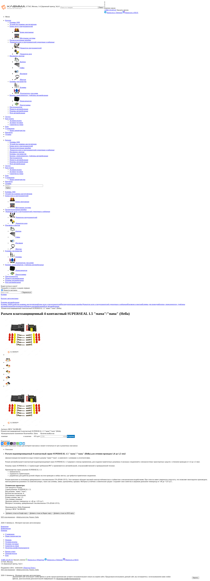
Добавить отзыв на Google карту (17, 513)
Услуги (7, 117)
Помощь (4, 530)
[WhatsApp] (17, 443)
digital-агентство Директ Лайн (27, 517)
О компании (9, 128)
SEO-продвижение (8, 517)
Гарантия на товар (16, 124)
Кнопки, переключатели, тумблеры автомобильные (29, 95)
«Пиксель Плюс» (29, 568)
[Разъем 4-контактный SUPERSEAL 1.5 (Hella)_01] (23, 355)
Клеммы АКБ (15, 22)
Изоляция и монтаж (17, 56)
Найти (8, 188)
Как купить (9, 119)
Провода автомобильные (19, 109)
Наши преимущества (17, 130)
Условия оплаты (16, 121)
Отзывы (8, 134)
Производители (11, 553)
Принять (195, 578)
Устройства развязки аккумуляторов (23, 24)
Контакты (9, 132)
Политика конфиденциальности (17, 548)
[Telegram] (23, 443)
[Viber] (14, 443)
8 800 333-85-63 (110, 10)
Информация (6, 528)
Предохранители (16, 107)
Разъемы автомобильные (19, 111)
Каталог (8, 20)
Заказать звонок (123, 10)
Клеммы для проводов (18, 81)
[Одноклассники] (5, 443)
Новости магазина (10, 290)
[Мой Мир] (8, 443)
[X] (11, 443)
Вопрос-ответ (10, 551)
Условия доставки (16, 123)
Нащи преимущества (13, 536)
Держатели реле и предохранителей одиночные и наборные (32, 42)
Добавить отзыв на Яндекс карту (41, 513)
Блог (7, 126)
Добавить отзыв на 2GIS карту (64, 513)
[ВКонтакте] (2, 443)
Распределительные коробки (20, 40)
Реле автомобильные (17, 113)
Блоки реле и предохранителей (21, 26)
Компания (4, 526)
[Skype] (20, 443)
